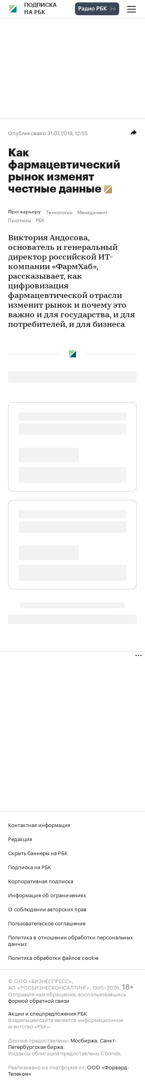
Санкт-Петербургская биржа (62, 1043)
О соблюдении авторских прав (47, 909)
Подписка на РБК (29, 866)
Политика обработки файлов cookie (53, 957)
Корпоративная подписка (40, 880)
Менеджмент (92, 211)
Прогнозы (19, 219)
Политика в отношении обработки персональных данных (70, 940)
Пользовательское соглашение (46, 923)
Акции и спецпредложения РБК (47, 1013)
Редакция (20, 838)
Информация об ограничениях (47, 894)
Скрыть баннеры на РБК (38, 852)
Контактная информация (39, 824)
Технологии (59, 211)
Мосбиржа (83, 1040)
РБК (40, 219)
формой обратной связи (38, 1000)
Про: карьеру (25, 211)
